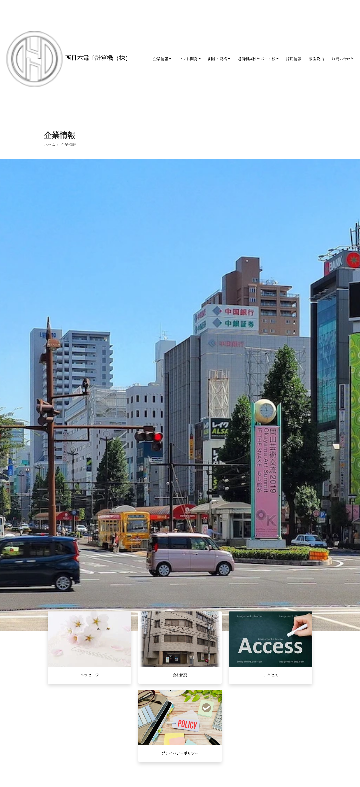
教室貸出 (316, 59)
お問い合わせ (343, 59)
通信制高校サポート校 (257, 59)
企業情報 (160, 59)
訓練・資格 (217, 59)
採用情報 (293, 59)
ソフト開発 (188, 59)
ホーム (49, 144)
